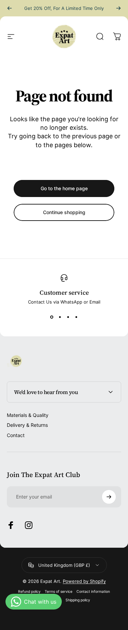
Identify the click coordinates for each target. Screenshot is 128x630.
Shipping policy (78, 600)
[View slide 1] (52, 317)
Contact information (93, 591)
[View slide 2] (60, 317)
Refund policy (29, 591)
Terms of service (58, 591)
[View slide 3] (68, 317)
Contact (16, 435)
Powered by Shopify (84, 581)
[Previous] (9, 8)
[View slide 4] (76, 317)
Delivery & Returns (27, 425)
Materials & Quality (27, 415)
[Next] (118, 8)
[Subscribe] (109, 497)
